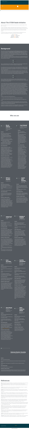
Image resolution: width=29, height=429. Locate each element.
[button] (17, 6)
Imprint (16, 425)
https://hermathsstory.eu (6, 328)
